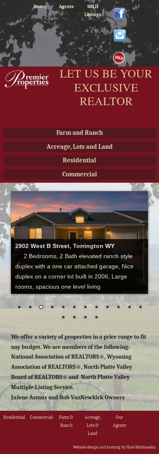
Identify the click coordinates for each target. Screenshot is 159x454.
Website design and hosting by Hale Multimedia (114, 447)
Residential (79, 160)
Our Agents (119, 421)
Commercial (79, 174)
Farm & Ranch (66, 421)
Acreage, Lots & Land (93, 425)
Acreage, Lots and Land (80, 146)
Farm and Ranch (79, 132)
